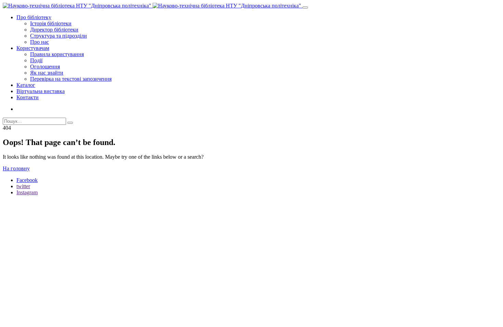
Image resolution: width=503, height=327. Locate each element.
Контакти (27, 97)
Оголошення (45, 66)
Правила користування (57, 54)
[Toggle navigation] (305, 7)
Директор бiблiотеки (54, 29)
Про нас (39, 42)
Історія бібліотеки (51, 23)
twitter (23, 186)
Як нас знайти (46, 73)
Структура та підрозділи (58, 36)
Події (36, 60)
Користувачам (32, 48)
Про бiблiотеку (33, 17)
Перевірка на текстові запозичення (71, 79)
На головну (16, 168)
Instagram (27, 192)
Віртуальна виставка (40, 91)
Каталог (25, 85)
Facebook (27, 180)
